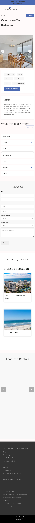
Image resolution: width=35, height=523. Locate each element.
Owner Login (14, 1)
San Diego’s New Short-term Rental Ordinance (13, 503)
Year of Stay (4, 222)
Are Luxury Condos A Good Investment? (12, 497)
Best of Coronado (6, 500)
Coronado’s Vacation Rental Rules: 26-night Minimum (15, 494)
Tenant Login (22, 1)
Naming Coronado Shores (8, 507)
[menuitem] (14, 1)
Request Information (12, 89)
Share (31, 15)
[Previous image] (2, 51)
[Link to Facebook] (16, 521)
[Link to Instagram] (21, 521)
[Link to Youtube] (14, 521)
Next (31, 389)
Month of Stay (5, 215)
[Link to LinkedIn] (19, 521)
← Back (3, 15)
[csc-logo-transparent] (14, 8)
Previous (3, 389)
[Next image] (30, 51)
